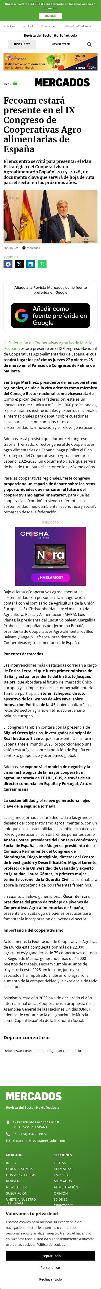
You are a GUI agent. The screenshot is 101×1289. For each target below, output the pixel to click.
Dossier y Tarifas (21, 1175)
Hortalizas (63, 1169)
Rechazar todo (50, 1279)
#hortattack (49, 26)
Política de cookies (50, 1244)
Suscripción (16, 1193)
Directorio (63, 1205)
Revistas (13, 1181)
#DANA (28, 26)
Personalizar (50, 1267)
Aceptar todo (50, 1256)
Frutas (60, 1162)
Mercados (63, 1181)
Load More (50, 1075)
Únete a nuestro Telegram (21, 1201)
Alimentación (66, 1187)
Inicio (11, 1162)
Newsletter (16, 1187)
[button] (89, 44)
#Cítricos (9, 26)
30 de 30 (60, 1199)
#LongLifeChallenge (78, 26)
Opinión (61, 1193)
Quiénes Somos (19, 1169)
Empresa (61, 1175)
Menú (7, 84)
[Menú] (15, 83)
